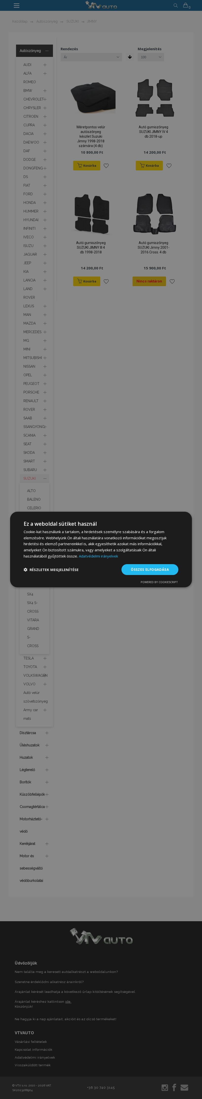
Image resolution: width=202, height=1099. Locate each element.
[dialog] (101, 550)
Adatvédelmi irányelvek (98, 556)
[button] (51, 569)
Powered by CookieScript (159, 582)
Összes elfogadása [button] (150, 569)
